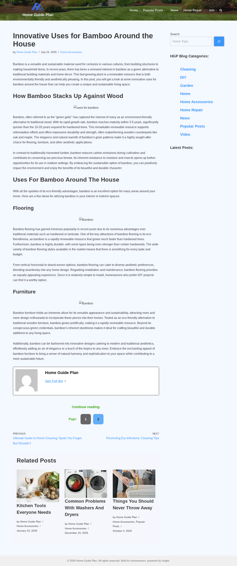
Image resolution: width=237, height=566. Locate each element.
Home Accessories (71, 52)
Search (175, 34)
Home (134, 10)
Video (185, 134)
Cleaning (188, 69)
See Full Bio (54, 381)
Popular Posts (192, 126)
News (174, 10)
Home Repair (191, 110)
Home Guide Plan (26, 52)
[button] (164, 10)
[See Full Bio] (65, 381)
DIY (183, 77)
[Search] (220, 10)
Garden (186, 86)
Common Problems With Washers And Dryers (85, 508)
